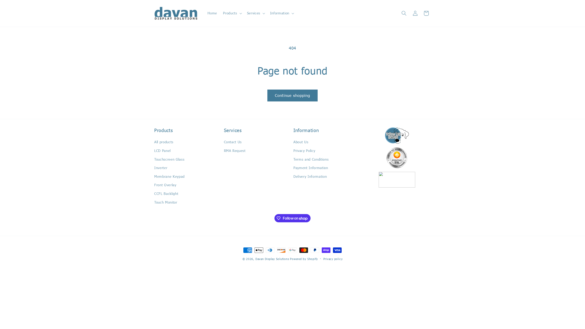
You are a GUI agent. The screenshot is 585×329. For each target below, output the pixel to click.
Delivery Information (310, 176)
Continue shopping (292, 95)
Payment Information (310, 168)
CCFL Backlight (166, 193)
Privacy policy (333, 258)
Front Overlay (165, 185)
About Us (300, 142)
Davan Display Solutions (272, 258)
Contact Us (233, 142)
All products (163, 142)
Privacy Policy (304, 151)
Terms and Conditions (311, 159)
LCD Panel (162, 151)
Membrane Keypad (169, 176)
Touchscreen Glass (169, 159)
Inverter (160, 168)
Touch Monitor (165, 202)
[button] (232, 13)
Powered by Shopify (304, 258)
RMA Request (235, 151)
